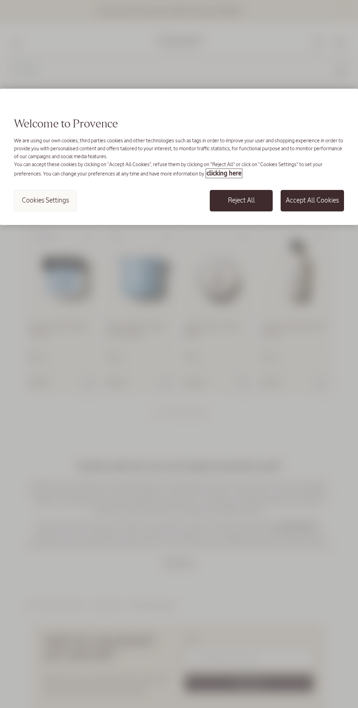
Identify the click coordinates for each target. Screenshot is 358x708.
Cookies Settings (45, 200)
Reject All (241, 200)
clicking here (224, 173)
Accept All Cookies (312, 200)
